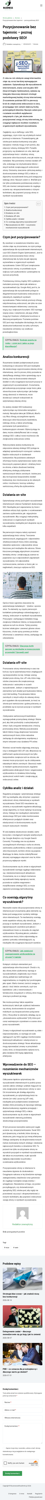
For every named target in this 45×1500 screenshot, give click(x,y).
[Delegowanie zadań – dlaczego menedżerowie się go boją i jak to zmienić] (22, 1316)
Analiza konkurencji (14, 210)
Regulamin (38, 1494)
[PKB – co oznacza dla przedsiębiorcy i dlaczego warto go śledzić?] (22, 1354)
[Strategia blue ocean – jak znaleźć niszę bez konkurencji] (22, 1279)
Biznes (35, 44)
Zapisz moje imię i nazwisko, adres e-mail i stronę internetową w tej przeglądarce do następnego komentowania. (21, 1451)
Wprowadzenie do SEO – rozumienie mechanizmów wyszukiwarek (20, 226)
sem (15, 1248)
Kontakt (29, 1494)
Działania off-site (13, 216)
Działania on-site (13, 213)
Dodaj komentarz (12, 1426)
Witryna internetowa (12, 1418)
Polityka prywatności (35, 1497)
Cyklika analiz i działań (15, 219)
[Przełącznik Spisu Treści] (37, 204)
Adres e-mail (10, 1410)
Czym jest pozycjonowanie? (17, 207)
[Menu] (41, 5)
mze (6, 1248)
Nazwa (8, 1402)
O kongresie (12, 1494)
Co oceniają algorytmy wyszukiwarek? (21, 222)
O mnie (21, 1494)
